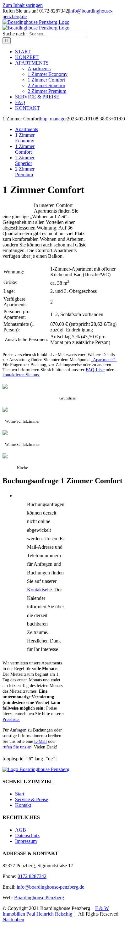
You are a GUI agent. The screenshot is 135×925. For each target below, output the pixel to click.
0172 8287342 (32, 876)
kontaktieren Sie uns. (21, 375)
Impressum (26, 841)
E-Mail (40, 741)
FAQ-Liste (95, 369)
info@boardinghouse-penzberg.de (50, 887)
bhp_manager (53, 118)
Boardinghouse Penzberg (39, 897)
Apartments (26, 129)
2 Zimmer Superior (25, 160)
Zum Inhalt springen (23, 5)
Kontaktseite (39, 589)
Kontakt (23, 805)
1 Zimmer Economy (25, 137)
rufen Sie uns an (17, 747)
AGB (20, 829)
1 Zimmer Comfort (25, 149)
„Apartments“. (103, 359)
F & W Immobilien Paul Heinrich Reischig (56, 911)
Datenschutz (27, 835)
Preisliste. (11, 719)
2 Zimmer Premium (25, 171)
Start (19, 793)
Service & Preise (31, 799)
